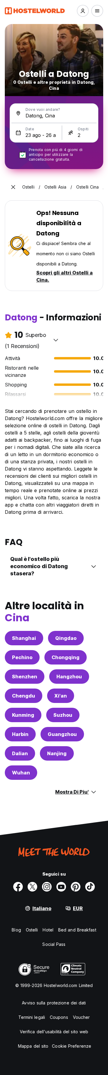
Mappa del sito (33, 1046)
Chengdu (23, 696)
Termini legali (31, 1017)
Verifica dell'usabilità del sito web (54, 1031)
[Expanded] (13, 187)
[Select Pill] (83, 11)
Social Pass (53, 944)
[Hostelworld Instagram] (47, 887)
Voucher (81, 1017)
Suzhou (62, 715)
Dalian (20, 753)
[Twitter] (32, 887)
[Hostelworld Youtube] (61, 887)
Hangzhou (69, 677)
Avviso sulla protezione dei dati (54, 1002)
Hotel (48, 929)
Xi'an (60, 696)
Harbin (20, 734)
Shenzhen (24, 677)
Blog (16, 929)
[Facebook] (18, 887)
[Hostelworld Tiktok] (90, 887)
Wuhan (21, 773)
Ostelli (32, 929)
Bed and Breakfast (77, 929)
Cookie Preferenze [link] (71, 1046)
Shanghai (24, 638)
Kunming (23, 715)
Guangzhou (62, 734)
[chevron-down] (56, 340)
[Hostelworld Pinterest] (75, 887)
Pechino (22, 657)
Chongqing (66, 657)
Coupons (59, 1017)
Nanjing (57, 753)
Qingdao (65, 638)
